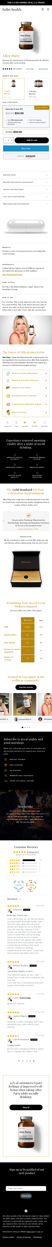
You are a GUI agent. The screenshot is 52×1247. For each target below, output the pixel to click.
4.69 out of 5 (33, 852)
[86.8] (31, 885)
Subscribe (26, 1196)
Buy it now (26, 148)
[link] (14, 9)
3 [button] (26, 1061)
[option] (13, 89)
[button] (48, 9)
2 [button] (22, 1061)
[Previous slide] (4, 521)
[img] (13, 906)
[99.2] (19, 885)
